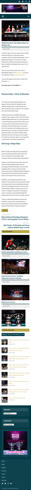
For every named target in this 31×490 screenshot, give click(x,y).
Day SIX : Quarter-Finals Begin (17, 398)
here (8, 81)
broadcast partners (19, 75)
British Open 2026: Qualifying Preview (14, 252)
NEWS (4, 334)
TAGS (22, 334)
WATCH (3, 477)
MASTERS (4, 480)
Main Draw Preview (8, 302)
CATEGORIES (15, 334)
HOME (3, 461)
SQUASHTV (19, 72)
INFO (9, 334)
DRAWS (3, 467)
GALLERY (4, 471)
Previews (5, 210)
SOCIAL (3, 474)
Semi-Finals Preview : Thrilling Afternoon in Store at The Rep (12, 277)
